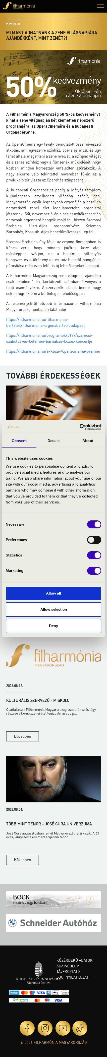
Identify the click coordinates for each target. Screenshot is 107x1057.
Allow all (53, 593)
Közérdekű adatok (74, 960)
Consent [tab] (19, 441)
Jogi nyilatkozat (72, 977)
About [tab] (87, 441)
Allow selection (53, 609)
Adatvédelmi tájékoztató (68, 968)
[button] (100, 6)
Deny (53, 626)
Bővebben (22, 736)
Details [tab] (54, 441)
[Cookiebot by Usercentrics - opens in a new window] (79, 427)
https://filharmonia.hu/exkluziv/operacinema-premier (53, 351)
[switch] (94, 540)
